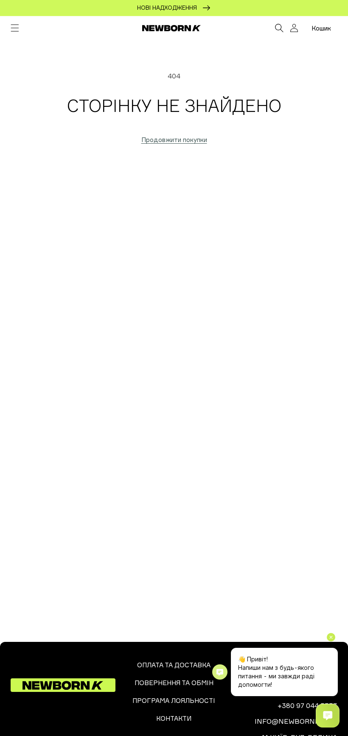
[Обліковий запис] (294, 28)
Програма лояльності (173, 701)
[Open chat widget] (328, 716)
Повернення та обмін (174, 683)
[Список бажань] (260, 28)
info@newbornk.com (296, 721)
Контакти (173, 718)
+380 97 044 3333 (307, 705)
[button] (15, 28)
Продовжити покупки (174, 140)
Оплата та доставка (173, 665)
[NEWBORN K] (171, 28)
